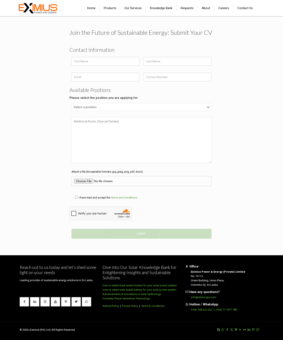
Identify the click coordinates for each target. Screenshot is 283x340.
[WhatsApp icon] (222, 330)
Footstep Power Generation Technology (126, 298)
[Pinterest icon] (253, 330)
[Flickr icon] (244, 330)
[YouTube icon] (240, 330)
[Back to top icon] (263, 331)
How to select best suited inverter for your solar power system (140, 285)
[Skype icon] (218, 330)
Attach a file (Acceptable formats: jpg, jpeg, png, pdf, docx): (107, 171)
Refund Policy (111, 305)
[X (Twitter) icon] (231, 330)
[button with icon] (24, 301)
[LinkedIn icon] (248, 330)
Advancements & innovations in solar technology (132, 294)
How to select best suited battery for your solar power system (139, 289)
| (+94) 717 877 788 (225, 309)
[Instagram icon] (257, 330)
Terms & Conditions (152, 305)
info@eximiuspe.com (203, 297)
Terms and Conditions (124, 197)
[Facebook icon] (227, 330)
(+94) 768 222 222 (201, 309)
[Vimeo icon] (235, 330)
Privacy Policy (130, 305)
